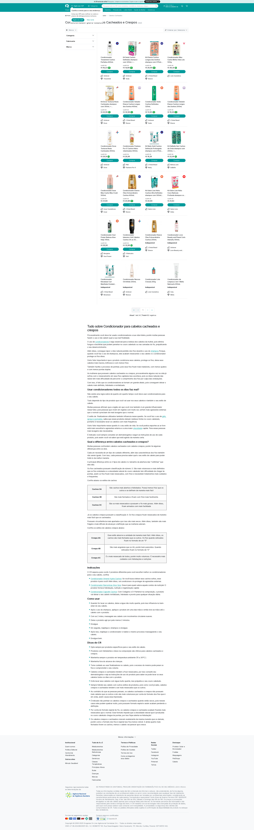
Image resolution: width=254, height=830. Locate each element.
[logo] (67, 6)
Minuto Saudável (71, 763)
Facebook (155, 752)
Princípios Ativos (98, 767)
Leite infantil (128, 10)
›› (152, 310)
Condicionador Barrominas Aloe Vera (106, 585)
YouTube (154, 758)
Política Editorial (71, 750)
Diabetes (108, 10)
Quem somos (70, 747)
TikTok (153, 765)
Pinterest (154, 762)
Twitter (153, 749)
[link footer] (101, 818)
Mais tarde (90, 20)
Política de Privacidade (129, 747)
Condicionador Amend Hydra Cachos (106, 579)
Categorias (96, 755)
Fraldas (175, 752)
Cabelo (175, 762)
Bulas (94, 770)
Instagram (155, 755)
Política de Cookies (128, 750)
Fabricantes (96, 780)
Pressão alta (117, 10)
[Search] (156, 6)
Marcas (95, 777)
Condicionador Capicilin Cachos (104, 592)
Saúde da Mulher (139, 10)
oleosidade (137, 428)
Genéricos (151, 10)
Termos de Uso (126, 753)
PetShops (176, 758)
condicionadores (102, 342)
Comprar (110, 72)
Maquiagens (177, 755)
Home (69, 15)
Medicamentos (97, 747)
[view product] (109, 48)
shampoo (155, 351)
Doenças (95, 774)
